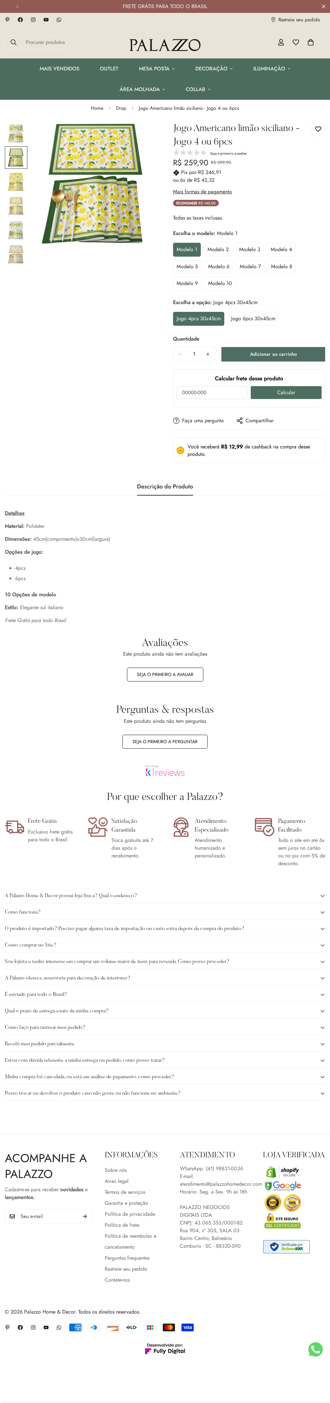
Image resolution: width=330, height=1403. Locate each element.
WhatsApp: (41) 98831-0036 (211, 1168)
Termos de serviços (125, 1192)
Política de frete (122, 1225)
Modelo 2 (220, 251)
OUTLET (109, 68)
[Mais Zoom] (143, 135)
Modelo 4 (283, 251)
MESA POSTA (154, 68)
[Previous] (17, 6)
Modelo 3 (251, 251)
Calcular (286, 392)
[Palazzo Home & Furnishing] (165, 45)
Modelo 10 (222, 285)
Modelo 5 (189, 268)
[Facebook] (20, 19)
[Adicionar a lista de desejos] (318, 129)
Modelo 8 (283, 268)
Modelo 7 (252, 268)
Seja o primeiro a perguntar (165, 741)
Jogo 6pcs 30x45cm (255, 320)
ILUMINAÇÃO (269, 68)
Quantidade (186, 339)
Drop (121, 108)
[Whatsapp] (59, 19)
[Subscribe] (85, 1216)
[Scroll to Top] (317, 1367)
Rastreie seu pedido (126, 1269)
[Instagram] (33, 19)
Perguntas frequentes (127, 1258)
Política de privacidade (130, 1214)
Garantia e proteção (126, 1203)
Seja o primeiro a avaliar (165, 674)
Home (97, 108)
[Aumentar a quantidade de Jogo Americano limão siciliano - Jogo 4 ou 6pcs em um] (208, 354)
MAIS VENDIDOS (59, 68)
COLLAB (195, 89)
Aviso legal (117, 1181)
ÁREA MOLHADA (140, 89)
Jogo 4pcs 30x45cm (200, 320)
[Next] (312, 6)
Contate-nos (117, 1280)
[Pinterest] (7, 19)
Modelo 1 (189, 251)
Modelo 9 (189, 285)
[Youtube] (46, 19)
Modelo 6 (220, 268)
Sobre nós (116, 1170)
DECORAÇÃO (211, 68)
